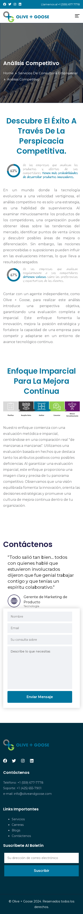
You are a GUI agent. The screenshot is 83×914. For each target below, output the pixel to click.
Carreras (18, 825)
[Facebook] (4, 4)
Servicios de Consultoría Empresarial (47, 73)
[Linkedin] (20, 4)
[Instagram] (14, 4)
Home (8, 73)
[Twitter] (9, 4)
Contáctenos (21, 836)
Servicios (18, 819)
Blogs (16, 830)
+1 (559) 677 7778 (69, 4)
